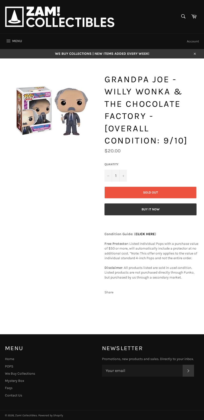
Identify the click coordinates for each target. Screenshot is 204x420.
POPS (9, 366)
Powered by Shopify (50, 415)
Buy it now (151, 209)
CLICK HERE (145, 234)
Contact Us (13, 395)
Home (9, 359)
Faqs (8, 388)
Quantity (111, 164)
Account (193, 41)
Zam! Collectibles (26, 415)
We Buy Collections (20, 373)
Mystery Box (14, 381)
